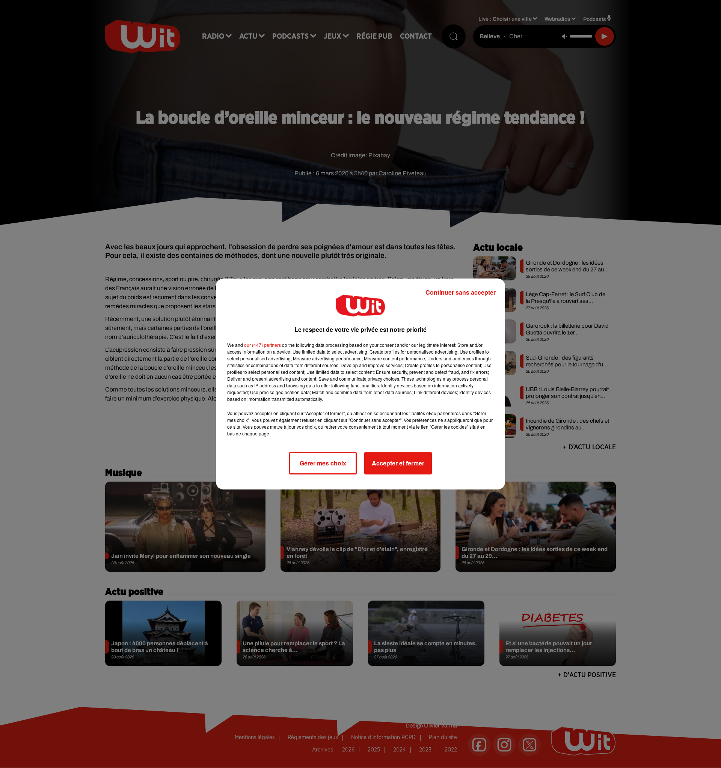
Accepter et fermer (398, 463)
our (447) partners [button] (262, 345)
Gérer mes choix (323, 463)
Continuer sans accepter (460, 292)
